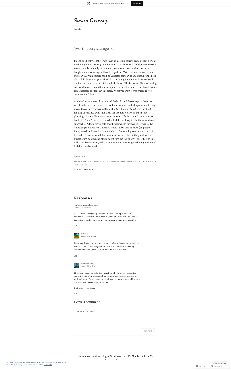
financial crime (102, 161)
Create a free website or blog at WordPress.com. (102, 356)
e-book (83, 161)
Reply (75, 226)
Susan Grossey (91, 20)
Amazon (77, 161)
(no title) (77, 29)
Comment (147, 331)
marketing (113, 161)
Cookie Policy (48, 365)
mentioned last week (86, 61)
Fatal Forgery (92, 161)
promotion (121, 161)
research (129, 161)
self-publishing (138, 161)
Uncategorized (79, 156)
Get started (137, 3)
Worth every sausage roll (95, 48)
